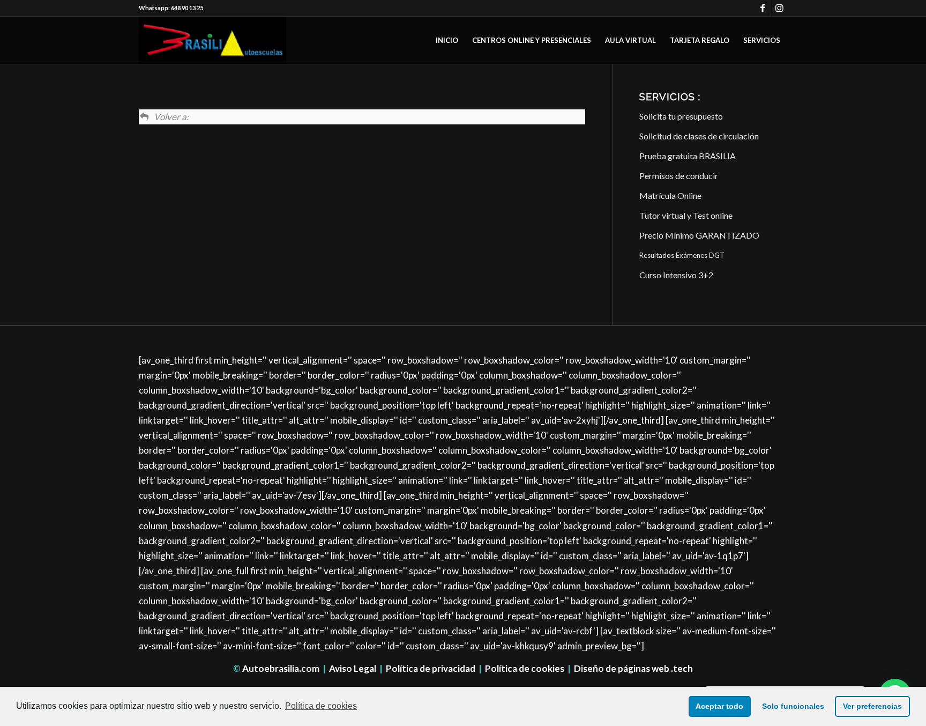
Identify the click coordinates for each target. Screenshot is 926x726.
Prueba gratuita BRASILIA (687, 156)
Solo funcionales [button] (793, 706)
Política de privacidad (430, 668)
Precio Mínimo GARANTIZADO (699, 235)
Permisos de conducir (678, 176)
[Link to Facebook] (763, 8)
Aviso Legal (352, 668)
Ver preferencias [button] (872, 706)
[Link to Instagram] (779, 8)
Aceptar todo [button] (719, 706)
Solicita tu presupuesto (681, 116)
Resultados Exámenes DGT (682, 255)
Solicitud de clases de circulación (699, 136)
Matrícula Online (670, 195)
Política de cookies (524, 668)
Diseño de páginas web (621, 668)
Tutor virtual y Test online (686, 215)
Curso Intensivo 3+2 (676, 275)
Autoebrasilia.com (280, 668)
